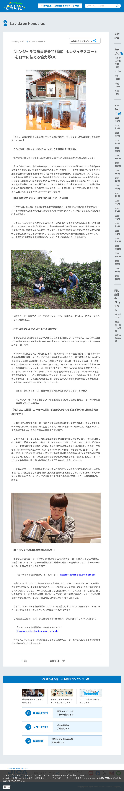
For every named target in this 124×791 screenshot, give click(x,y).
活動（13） (118, 85)
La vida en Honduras (27, 23)
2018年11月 (118, 247)
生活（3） (117, 93)
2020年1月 (117, 149)
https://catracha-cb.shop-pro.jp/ (77, 574)
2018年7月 (117, 277)
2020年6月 (117, 119)
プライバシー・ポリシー (63, 778)
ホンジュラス (118, 316)
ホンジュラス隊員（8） (118, 62)
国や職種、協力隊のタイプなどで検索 (61, 5)
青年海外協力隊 (118, 338)
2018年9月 (117, 262)
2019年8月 (117, 179)
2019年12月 (118, 157)
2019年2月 (117, 225)
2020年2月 (117, 142)
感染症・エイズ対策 (118, 326)
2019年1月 (117, 232)
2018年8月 (117, 270)
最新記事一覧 (57, 661)
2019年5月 (117, 202)
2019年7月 (117, 187)
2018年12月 (118, 240)
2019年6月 (117, 195)
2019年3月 (117, 217)
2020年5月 (117, 127)
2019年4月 (117, 210)
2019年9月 (117, 172)
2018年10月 (118, 255)
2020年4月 (117, 134)
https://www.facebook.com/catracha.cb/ (37, 630)
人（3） (118, 71)
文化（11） (118, 77)
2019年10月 (118, 164)
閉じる (7, 787)
